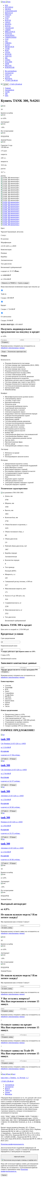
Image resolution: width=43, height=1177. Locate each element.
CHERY (8, 30)
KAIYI (7, 45)
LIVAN (7, 52)
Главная (8, 88)
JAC (6, 41)
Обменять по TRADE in (9, 283)
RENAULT (9, 13)
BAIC (7, 50)
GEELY (7, 22)
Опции (4, 351)
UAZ (7, 18)
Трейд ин (8, 75)
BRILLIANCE (10, 32)
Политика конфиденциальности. (12, 1144)
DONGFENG (10, 35)
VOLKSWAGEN (11, 11)
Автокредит (9, 73)
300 (6, 94)
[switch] (2, 290)
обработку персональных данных (13, 348)
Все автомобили (11, 71)
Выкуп (7, 1088)
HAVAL (8, 26)
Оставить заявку (7, 928)
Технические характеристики (17, 351)
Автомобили (9, 90)
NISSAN (8, 15)
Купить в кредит (23, 283)
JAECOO (8, 56)
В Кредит (13, 759)
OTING (7, 60)
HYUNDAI (9, 7)
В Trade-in (5, 759)
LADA (7, 16)
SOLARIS (8, 62)
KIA (6, 5)
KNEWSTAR (9, 67)
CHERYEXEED (10, 37)
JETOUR (8, 54)
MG (6, 58)
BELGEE (8, 65)
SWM (7, 64)
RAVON (8, 20)
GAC (7, 39)
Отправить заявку (7, 1011)
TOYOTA (8, 33)
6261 (6, 95)
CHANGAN (9, 28)
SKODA (8, 9)
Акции (7, 77)
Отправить (5, 342)
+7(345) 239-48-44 (11, 80)
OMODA (8, 43)
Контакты (8, 78)
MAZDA (8, 24)
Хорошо (4, 1175)
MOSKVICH (9, 47)
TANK (7, 48)
